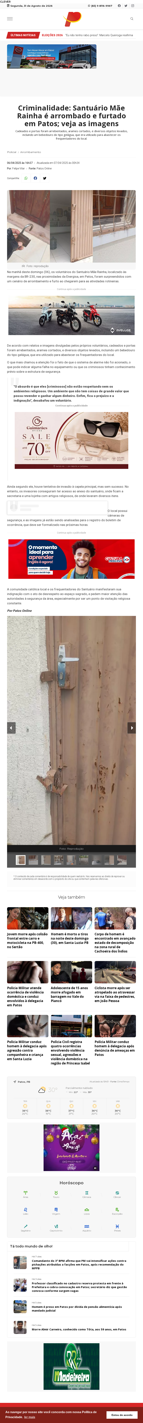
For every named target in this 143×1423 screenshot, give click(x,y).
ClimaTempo (123, 1081)
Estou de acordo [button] (122, 1414)
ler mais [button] (29, 1417)
